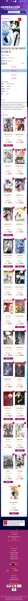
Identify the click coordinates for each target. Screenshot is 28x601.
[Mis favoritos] (5, 1)
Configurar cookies (14, 556)
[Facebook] (11, 564)
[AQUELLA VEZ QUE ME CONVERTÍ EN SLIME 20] (11, 33)
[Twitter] (13, 564)
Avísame (15, 70)
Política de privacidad (14, 552)
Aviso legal (14, 550)
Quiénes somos (14, 577)
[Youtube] (15, 564)
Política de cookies (14, 554)
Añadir (9, 145)
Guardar (15, 74)
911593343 (15, 534)
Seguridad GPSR (14, 78)
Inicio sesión (24, 1)
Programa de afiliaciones (14, 579)
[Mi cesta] (13, 1)
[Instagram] (17, 564)
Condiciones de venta (14, 559)
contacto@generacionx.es (15, 536)
